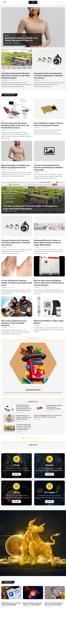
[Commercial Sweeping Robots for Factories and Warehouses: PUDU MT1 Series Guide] (49, 160)
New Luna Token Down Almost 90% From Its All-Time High (54, 604)
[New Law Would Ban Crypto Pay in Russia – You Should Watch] (33, 597)
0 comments (16, 45)
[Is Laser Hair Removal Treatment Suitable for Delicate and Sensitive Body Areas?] (16, 275)
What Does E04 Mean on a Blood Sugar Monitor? (49, 322)
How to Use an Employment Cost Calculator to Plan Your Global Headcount (13, 323)
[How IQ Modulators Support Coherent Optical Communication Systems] (49, 117)
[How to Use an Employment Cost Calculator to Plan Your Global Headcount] (16, 315)
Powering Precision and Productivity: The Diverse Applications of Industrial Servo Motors (48, 75)
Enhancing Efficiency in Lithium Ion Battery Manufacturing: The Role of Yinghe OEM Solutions (47, 242)
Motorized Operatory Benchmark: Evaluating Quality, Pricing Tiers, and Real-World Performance (15, 125)
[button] (4, 27)
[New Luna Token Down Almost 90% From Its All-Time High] (55, 597)
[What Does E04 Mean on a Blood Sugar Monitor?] (49, 314)
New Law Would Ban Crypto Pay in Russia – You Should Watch (32, 604)
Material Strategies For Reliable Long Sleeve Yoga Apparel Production (15, 166)
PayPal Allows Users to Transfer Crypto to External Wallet (11, 604)
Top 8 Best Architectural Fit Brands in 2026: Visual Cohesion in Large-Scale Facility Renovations (15, 75)
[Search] (61, 2)
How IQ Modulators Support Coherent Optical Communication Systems (48, 124)
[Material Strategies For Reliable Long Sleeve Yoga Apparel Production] (16, 159)
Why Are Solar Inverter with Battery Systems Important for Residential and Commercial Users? (49, 282)
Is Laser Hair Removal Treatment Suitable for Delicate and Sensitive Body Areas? (16, 282)
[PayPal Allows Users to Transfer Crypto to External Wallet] (11, 597)
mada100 (4, 80)
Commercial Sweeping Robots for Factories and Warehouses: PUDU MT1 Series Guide (22, 40)
